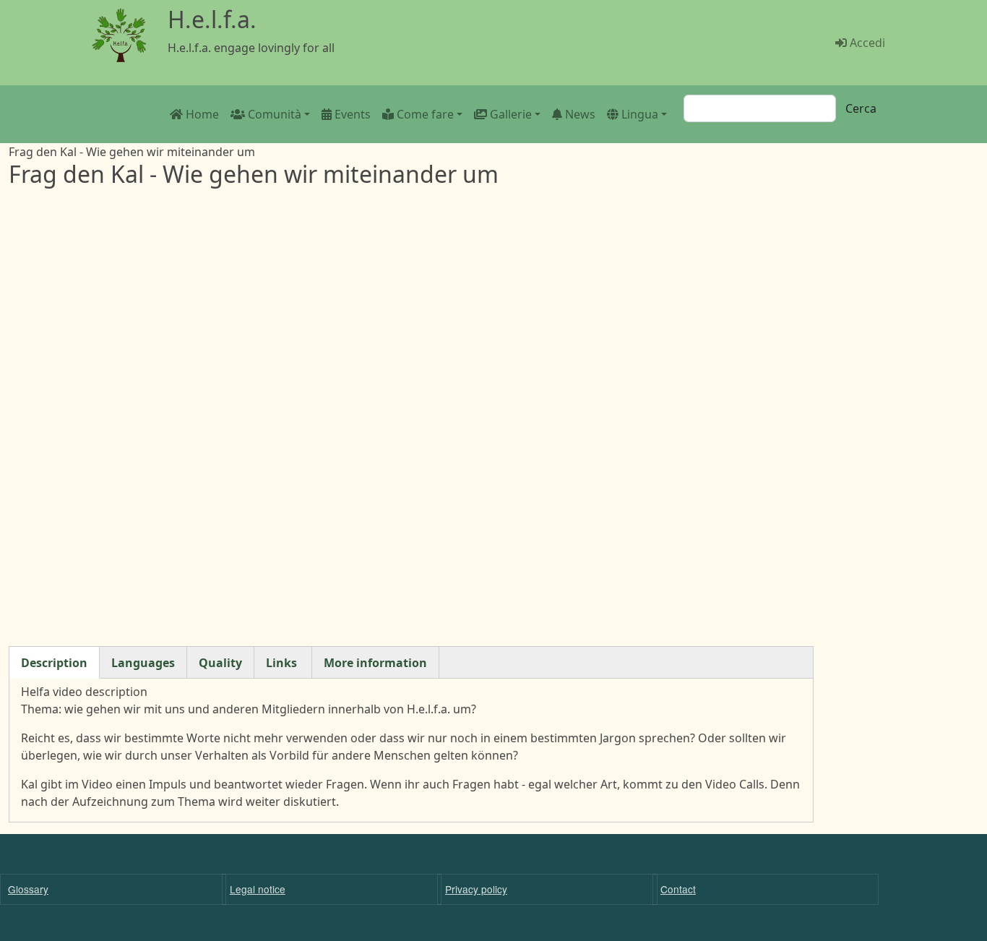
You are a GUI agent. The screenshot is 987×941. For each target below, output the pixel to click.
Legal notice (257, 889)
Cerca (860, 108)
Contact (678, 889)
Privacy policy (476, 889)
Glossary (28, 889)
